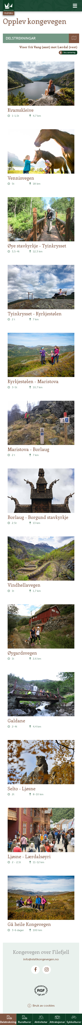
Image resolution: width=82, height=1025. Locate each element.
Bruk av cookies (44, 1005)
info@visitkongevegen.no (41, 959)
